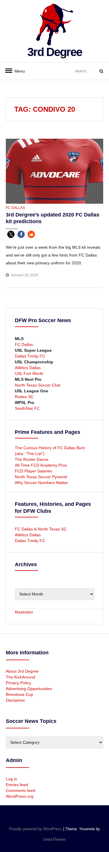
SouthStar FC (27, 408)
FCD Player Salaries (33, 471)
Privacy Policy (18, 682)
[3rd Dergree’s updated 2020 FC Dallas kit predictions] (54, 171)
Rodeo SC (24, 396)
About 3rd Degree (22, 671)
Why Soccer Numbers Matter (41, 482)
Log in (11, 779)
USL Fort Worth (29, 373)
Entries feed (17, 784)
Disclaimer (15, 700)
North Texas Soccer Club (37, 385)
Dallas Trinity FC (30, 356)
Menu (17, 71)
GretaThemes (54, 839)
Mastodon (24, 612)
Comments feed (20, 790)
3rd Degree (54, 52)
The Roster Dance (32, 459)
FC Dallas (15, 208)
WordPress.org (19, 796)
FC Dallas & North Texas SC (41, 529)
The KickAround (20, 677)
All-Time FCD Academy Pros (41, 465)
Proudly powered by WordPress (36, 829)
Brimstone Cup (19, 694)
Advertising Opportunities (29, 688)
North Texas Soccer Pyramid (41, 476)
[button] (11, 234)
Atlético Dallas (28, 367)
